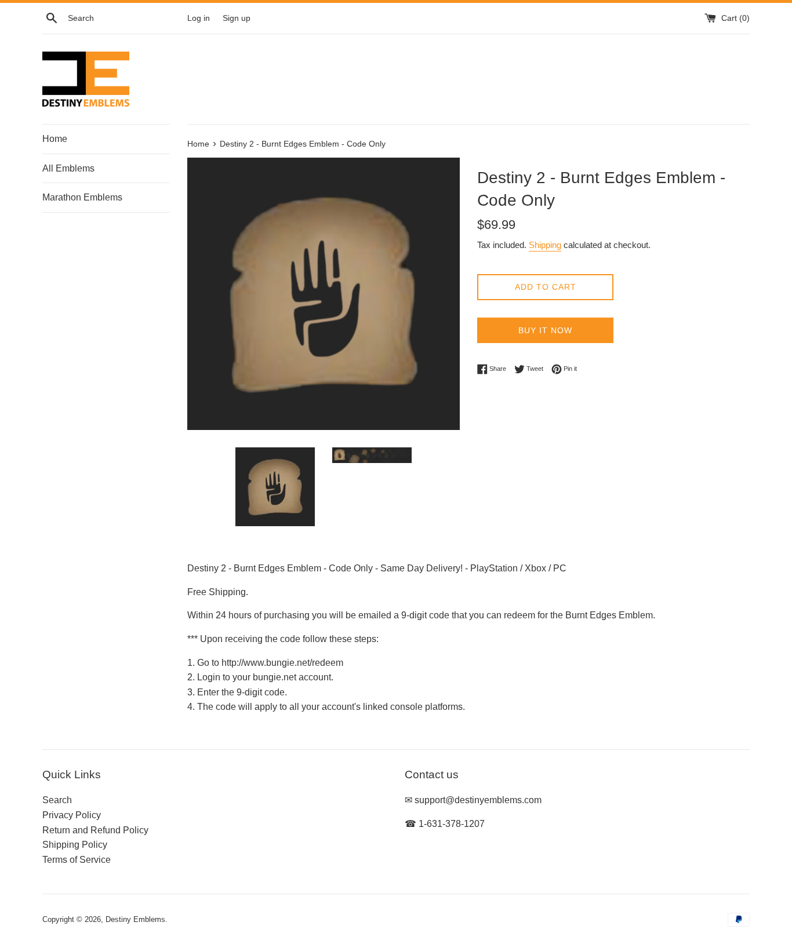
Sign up (236, 18)
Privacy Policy (71, 815)
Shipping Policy (74, 845)
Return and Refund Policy (95, 830)
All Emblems (68, 168)
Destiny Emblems (135, 919)
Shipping (545, 245)
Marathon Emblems (82, 197)
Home (54, 139)
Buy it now (545, 330)
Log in (198, 18)
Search (57, 800)
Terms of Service (76, 860)
